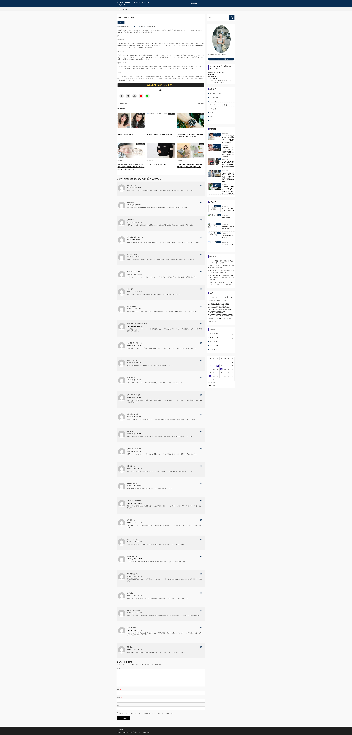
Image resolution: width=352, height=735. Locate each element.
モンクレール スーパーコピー (225, 318)
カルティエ (227, 306)
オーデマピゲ (212, 303)
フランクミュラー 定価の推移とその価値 (220, 282)
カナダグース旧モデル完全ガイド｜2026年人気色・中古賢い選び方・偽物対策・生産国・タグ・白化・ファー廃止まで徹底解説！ (228, 177)
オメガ (221, 306)
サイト (118, 705)
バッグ (201, 144)
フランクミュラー (213, 306)
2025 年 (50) (214, 337)
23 (210, 376)
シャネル (224, 297)
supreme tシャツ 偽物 (225, 309)
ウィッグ (121, 22)
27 (136, 26)
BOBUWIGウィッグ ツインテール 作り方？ (159, 134)
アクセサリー (140, 144)
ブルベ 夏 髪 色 (212, 78)
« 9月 (209, 385)
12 (221, 369)
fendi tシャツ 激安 (213, 309)
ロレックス (217, 300)
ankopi (226, 303)
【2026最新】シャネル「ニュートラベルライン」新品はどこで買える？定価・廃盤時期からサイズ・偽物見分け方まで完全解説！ (228, 152)
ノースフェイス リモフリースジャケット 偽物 (221, 315)
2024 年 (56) (214, 341)
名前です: (211, 54)
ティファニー (224, 300)
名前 (119, 690)
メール (119, 697)
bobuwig (211, 74)
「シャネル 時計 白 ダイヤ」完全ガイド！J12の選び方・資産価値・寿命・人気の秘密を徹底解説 (228, 164)
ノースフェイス (213, 297)
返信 (201, 185)
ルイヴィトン (220, 303)
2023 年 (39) (214, 345)
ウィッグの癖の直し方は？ (125, 134)
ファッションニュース (218, 105)
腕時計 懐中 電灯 (226, 217)
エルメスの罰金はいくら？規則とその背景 (220, 261)
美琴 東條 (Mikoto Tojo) (125, 26)
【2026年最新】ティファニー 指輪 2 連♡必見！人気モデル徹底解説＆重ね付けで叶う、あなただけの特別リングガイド (131, 167)
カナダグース (212, 318)
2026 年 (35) (214, 334)
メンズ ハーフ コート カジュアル (156, 164)
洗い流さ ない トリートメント (217, 72)
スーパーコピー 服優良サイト (216, 312)
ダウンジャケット (213, 321)
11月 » (214, 385)
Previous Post (123, 103)
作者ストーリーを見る (221, 59)
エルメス (211, 300)
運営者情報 (194, 3)
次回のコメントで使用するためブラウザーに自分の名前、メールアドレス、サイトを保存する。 (145, 713)
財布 (212, 116)
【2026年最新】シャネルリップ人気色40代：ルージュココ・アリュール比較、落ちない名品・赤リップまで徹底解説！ (228, 190)
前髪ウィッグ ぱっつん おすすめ (128, 55)
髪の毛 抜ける (212, 76)
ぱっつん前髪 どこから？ (228, 244)
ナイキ (219, 297)
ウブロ (230, 297)
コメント (120, 668)
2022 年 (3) (213, 349)
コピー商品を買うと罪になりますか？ (228, 236)
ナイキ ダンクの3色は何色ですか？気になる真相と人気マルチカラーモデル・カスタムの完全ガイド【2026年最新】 (228, 139)
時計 (202, 113)
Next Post (200, 103)
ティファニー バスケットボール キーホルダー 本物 (228, 210)
